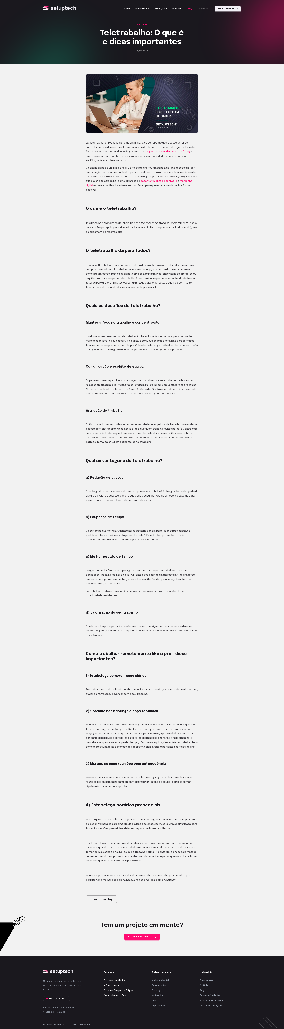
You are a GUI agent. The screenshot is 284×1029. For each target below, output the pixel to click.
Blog (190, 8)
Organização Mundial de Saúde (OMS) (168, 151)
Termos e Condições (210, 995)
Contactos (204, 8)
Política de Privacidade (211, 1001)
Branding (156, 990)
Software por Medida (114, 980)
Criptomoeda (158, 1006)
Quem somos (142, 8)
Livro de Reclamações (211, 1006)
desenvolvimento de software (158, 181)
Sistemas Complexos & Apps (118, 990)
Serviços (161, 8)
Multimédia (157, 995)
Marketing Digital (160, 980)
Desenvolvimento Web (115, 995)
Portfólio (177, 8)
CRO (154, 1001)
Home (127, 8)
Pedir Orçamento (228, 8)
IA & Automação (112, 985)
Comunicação (159, 985)
